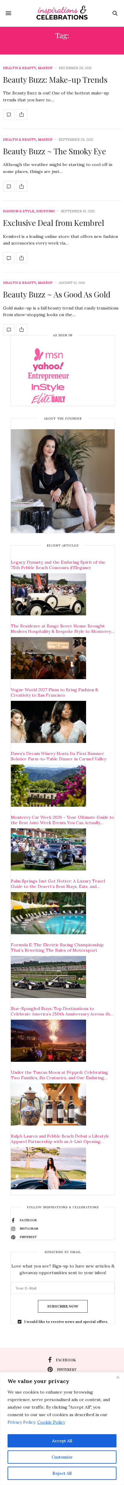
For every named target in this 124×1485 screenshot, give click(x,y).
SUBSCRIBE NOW (62, 1306)
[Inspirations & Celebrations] (62, 13)
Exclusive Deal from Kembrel (53, 222)
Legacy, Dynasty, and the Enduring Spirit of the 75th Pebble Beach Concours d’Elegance (58, 564)
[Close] (117, 1377)
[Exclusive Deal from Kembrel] (8, 257)
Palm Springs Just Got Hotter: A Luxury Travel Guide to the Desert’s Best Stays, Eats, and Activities (58, 883)
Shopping (45, 211)
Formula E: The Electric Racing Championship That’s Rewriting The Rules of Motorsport (57, 947)
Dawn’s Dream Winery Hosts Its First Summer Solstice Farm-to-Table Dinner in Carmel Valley (58, 756)
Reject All (62, 1473)
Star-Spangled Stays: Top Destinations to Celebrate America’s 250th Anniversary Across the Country (61, 1011)
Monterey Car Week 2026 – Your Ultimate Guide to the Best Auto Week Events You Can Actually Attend (62, 820)
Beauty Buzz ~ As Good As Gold (56, 294)
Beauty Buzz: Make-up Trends (55, 79)
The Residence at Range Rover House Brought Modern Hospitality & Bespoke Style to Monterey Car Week (61, 628)
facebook (66, 1359)
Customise (62, 1457)
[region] (62, 1428)
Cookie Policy (51, 1422)
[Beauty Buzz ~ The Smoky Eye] (8, 186)
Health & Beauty (19, 68)
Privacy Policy (21, 1422)
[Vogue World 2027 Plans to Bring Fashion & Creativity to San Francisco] (48, 722)
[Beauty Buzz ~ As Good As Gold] (8, 329)
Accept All (62, 1440)
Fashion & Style (18, 211)
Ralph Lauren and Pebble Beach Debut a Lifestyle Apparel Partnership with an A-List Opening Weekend (60, 1138)
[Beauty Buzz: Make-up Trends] (8, 114)
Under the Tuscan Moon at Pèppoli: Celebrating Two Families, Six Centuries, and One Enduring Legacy (59, 1075)
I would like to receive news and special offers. (66, 1321)
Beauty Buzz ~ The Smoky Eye (54, 151)
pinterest (66, 1369)
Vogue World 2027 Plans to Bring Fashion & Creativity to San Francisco (54, 692)
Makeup (45, 68)
